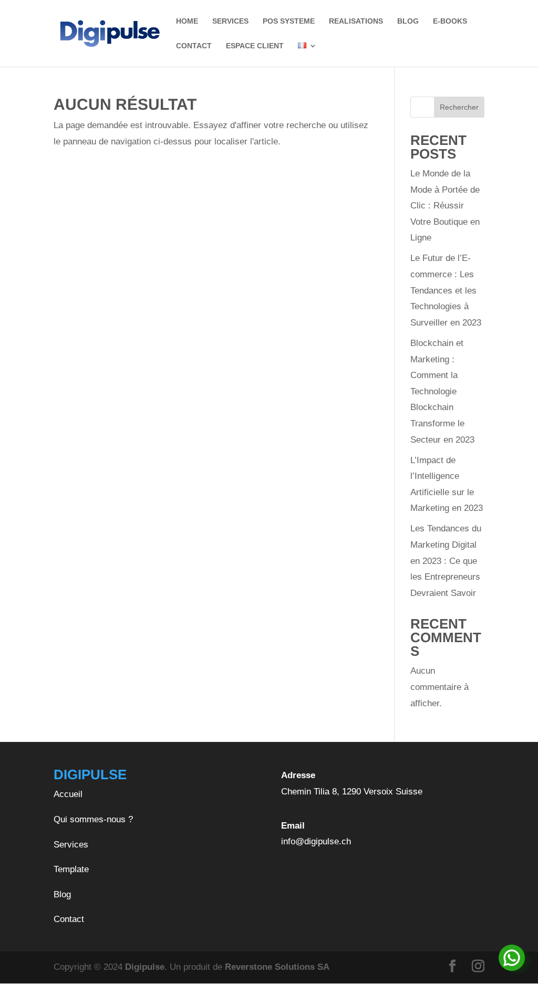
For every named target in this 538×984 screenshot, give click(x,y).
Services (71, 845)
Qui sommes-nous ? (93, 819)
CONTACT (194, 46)
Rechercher (459, 107)
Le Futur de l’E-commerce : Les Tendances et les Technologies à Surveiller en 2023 (445, 290)
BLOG (408, 21)
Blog (62, 894)
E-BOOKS (450, 21)
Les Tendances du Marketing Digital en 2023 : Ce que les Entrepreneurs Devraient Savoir (445, 561)
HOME (187, 21)
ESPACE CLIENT (255, 46)
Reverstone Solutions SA (277, 967)
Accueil (68, 794)
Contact (69, 919)
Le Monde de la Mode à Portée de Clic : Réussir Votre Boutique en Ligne (445, 206)
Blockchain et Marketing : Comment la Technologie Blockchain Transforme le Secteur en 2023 (442, 391)
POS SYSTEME (289, 21)
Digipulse (144, 967)
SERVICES (230, 21)
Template (71, 869)
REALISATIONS (356, 21)
